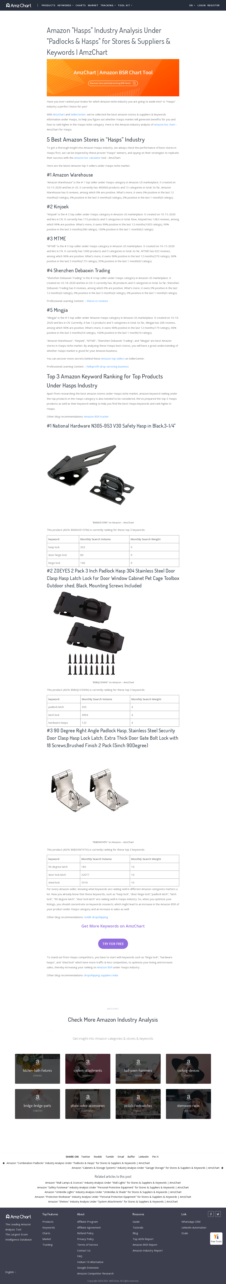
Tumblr (109, 1156)
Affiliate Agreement (89, 1227)
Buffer (131, 1156)
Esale (185, 1233)
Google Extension (88, 1267)
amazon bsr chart (164, 124)
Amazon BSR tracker (96, 416)
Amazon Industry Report (148, 1250)
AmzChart (59, 114)
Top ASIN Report (143, 1239)
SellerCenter (78, 114)
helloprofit (93, 366)
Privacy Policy (85, 1239)
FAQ (79, 1256)
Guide (136, 1221)
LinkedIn (144, 1156)
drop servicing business (114, 366)
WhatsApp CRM (191, 1221)
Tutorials (138, 1227)
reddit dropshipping (96, 917)
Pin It (155, 1156)
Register (213, 5)
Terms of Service (87, 1244)
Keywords (48, 1227)
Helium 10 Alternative (90, 1262)
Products (48, 5)
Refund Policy (85, 1233)
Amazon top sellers (113, 358)
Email (121, 1156)
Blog (135, 1233)
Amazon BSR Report (145, 1244)
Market (93, 5)
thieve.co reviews (97, 301)
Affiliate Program (87, 1221)
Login (202, 5)
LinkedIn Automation (194, 1227)
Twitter (85, 1156)
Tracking (47, 1244)
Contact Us (84, 1250)
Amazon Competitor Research (95, 1273)
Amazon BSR (104, 967)
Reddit (98, 1156)
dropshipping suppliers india (101, 975)
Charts (81, 5)
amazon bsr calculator (87, 157)
